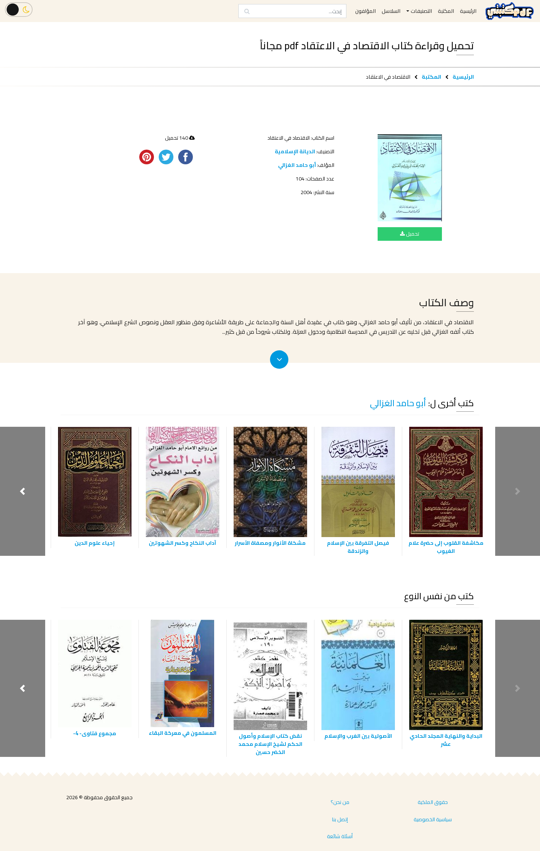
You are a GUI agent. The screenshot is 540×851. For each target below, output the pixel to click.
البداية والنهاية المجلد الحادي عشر (446, 740)
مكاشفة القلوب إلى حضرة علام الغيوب (445, 547)
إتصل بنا (340, 819)
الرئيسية (463, 77)
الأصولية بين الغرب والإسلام (358, 736)
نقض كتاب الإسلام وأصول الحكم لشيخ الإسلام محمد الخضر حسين (270, 744)
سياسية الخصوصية (433, 819)
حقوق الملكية (433, 802)
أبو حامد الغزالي (297, 165)
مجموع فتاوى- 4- (94, 733)
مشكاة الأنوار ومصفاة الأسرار (270, 543)
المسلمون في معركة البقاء (182, 733)
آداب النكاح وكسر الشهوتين (182, 543)
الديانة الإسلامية (295, 151)
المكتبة (431, 77)
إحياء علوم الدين (95, 543)
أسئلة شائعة (340, 836)
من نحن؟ (340, 802)
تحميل (412, 234)
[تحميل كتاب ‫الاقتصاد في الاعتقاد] (410, 177)
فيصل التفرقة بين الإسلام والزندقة (358, 547)
